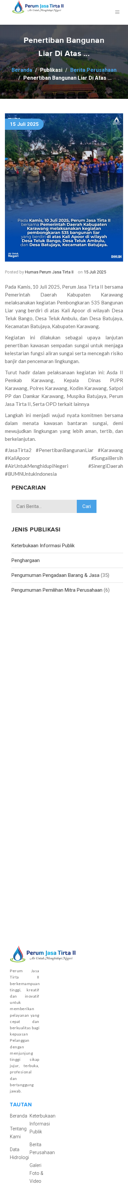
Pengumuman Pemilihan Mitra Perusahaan (56, 590)
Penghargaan (25, 560)
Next (113, 185)
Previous (14, 185)
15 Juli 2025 (24, 124)
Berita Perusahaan (93, 70)
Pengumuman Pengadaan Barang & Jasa (55, 575)
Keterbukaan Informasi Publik (43, 546)
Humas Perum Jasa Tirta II (49, 271)
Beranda (21, 70)
